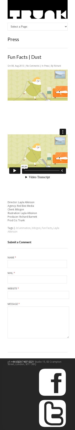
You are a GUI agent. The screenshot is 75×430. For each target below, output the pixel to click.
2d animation (23, 228)
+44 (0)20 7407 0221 (23, 361)
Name (12, 257)
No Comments (33, 65)
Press (46, 65)
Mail (11, 273)
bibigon (36, 228)
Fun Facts (47, 228)
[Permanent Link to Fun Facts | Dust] (38, 99)
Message (14, 304)
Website (13, 288)
